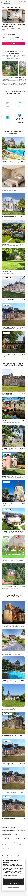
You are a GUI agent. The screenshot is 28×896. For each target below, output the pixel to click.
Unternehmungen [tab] (22, 830)
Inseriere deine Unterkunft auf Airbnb (15, 7)
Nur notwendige (13, 883)
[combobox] (13, 34)
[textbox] (7, 39)
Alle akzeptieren (13, 880)
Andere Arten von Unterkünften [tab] (9, 830)
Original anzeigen (6, 3)
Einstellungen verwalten (13, 887)
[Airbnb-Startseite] (3, 7)
